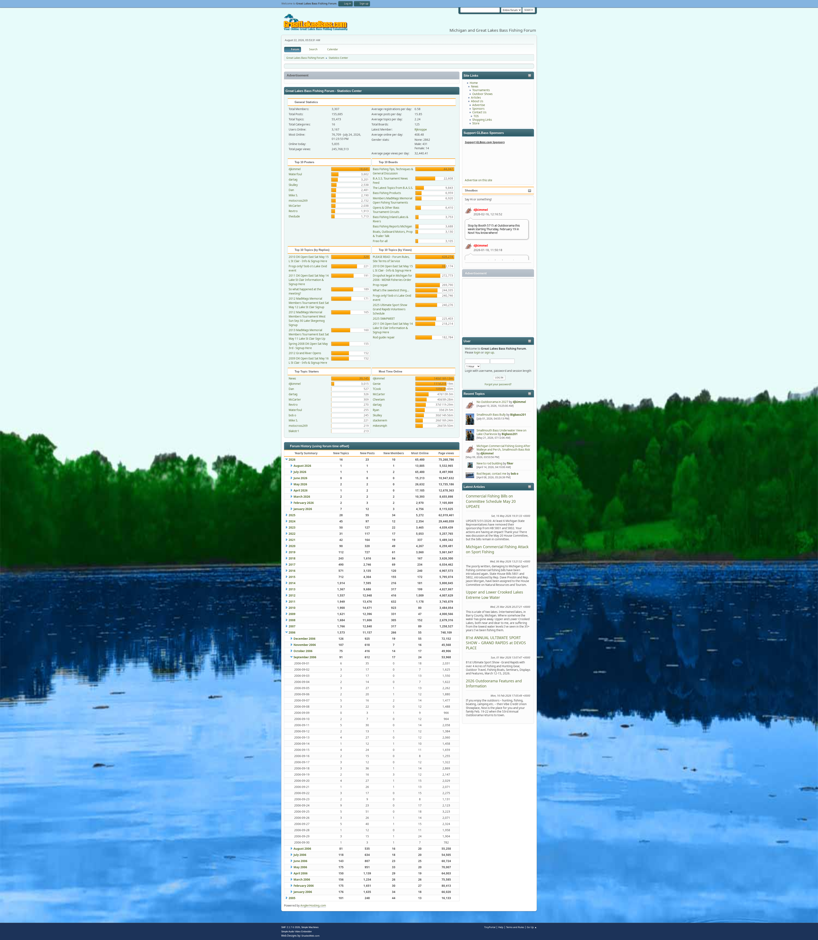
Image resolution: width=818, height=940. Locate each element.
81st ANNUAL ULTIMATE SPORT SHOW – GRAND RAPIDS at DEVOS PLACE (496, 643)
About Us (477, 101)
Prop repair (380, 285)
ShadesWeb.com (310, 935)
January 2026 (303, 509)
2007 (292, 626)
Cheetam (379, 399)
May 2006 (300, 867)
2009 (292, 614)
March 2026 (302, 497)
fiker (510, 463)
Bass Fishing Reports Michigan (392, 226)
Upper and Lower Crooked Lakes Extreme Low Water (494, 594)
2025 (292, 515)
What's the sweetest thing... (391, 290)
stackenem (380, 420)
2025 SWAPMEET (384, 319)
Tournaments (481, 90)
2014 (292, 583)
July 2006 (300, 855)
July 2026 (300, 472)
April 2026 (301, 490)
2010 (292, 608)
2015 (292, 577)
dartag (293, 179)
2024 (292, 521)
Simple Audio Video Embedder (296, 931)
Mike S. (293, 195)
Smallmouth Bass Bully (491, 415)
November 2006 (305, 645)
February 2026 (304, 503)
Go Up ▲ (532, 927)
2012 (292, 595)
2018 (292, 558)
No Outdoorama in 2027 (492, 402)
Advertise (478, 105)
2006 (292, 632)
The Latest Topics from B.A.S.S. (393, 188)
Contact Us (479, 112)
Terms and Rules (515, 927)
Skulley (293, 185)
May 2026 (300, 484)
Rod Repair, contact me (491, 474)
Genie (377, 384)
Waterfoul (295, 174)
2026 (292, 459)
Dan (291, 190)
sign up (489, 352)
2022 (292, 534)
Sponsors (478, 109)
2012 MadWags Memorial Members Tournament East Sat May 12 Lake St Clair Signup (309, 303)
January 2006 (303, 892)
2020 (292, 546)
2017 (292, 564)
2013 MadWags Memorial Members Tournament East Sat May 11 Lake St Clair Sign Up (309, 334)
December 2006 (304, 639)
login (477, 352)
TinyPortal (489, 927)
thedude (294, 216)
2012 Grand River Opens (305, 353)
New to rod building (489, 463)
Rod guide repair (384, 337)
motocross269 (298, 201)
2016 (292, 571)
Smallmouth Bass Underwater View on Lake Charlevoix (501, 432)
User (467, 341)
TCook (377, 389)
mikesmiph (380, 426)
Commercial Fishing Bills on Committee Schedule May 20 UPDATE (491, 501)
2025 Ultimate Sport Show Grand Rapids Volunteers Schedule (390, 309)
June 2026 (300, 478)
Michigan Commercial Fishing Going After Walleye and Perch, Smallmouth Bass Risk (503, 447)
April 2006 (301, 873)
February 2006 (304, 886)
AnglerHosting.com (313, 905)
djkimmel (481, 209)
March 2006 (302, 879)
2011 (292, 602)
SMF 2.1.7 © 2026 (290, 927)
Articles (476, 97)
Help (500, 927)
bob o (514, 474)
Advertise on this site (478, 180)
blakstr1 (294, 431)
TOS (476, 116)
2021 (292, 540)
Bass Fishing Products (387, 193)
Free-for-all (380, 241)
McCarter (295, 206)
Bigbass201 (518, 415)
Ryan (376, 410)
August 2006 (302, 849)
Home (474, 83)
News (474, 86)
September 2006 (305, 657)
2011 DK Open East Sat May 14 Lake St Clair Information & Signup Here (309, 280)
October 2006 (303, 651)
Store (476, 123)
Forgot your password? (498, 384)
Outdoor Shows (482, 94)
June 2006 (300, 861)
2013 (292, 589)
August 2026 (302, 466)
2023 (292, 527)
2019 (292, 552)
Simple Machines (310, 927)
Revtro (293, 211)
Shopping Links (482, 120)
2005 (292, 898)
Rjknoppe (421, 129)
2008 (292, 620)
